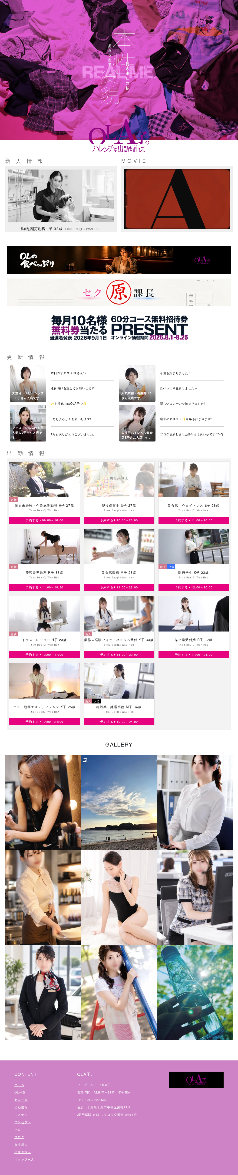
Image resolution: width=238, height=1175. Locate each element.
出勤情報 (21, 1107)
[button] (43, 802)
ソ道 (17, 1129)
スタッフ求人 (24, 1159)
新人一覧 (21, 1099)
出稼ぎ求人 (22, 1152)
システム (21, 1114)
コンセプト (22, 1122)
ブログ (19, 1137)
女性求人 (21, 1144)
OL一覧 (20, 1092)
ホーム (19, 1085)
